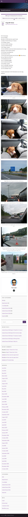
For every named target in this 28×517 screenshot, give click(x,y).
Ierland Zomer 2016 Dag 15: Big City (9, 341)
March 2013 (4, 375)
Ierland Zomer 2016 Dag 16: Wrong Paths (11, 338)
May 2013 (4, 373)
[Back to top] (25, 514)
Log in (3, 500)
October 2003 (5, 468)
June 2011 (4, 386)
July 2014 (4, 370)
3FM (3, 300)
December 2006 (5, 435)
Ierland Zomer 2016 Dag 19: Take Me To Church (12, 330)
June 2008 (4, 399)
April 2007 (4, 425)
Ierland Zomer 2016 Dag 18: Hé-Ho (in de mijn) (12, 332)
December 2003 (5, 463)
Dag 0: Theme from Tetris (12, 349)
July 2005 (4, 445)
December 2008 (5, 396)
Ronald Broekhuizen (5, 10)
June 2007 (4, 422)
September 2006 (5, 440)
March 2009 (4, 394)
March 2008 (4, 404)
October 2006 (5, 437)
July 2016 (4, 368)
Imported (4, 316)
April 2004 (4, 461)
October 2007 (5, 412)
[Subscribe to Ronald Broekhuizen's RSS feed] (1, 1)
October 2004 (5, 450)
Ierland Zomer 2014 (6, 310)
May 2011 (4, 388)
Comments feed (5, 505)
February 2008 (5, 406)
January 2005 (5, 448)
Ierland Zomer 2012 (13, 24)
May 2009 (4, 391)
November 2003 (5, 466)
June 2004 (4, 458)
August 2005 (5, 443)
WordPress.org (5, 508)
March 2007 (4, 427)
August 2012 (5, 378)
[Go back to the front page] (14, 6)
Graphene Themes (10, 515)
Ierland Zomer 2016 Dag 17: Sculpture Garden (12, 335)
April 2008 (4, 401)
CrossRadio (4, 305)
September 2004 (5, 453)
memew (4, 354)
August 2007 (5, 417)
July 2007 (4, 419)
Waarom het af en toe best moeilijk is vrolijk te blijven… (14, 18)
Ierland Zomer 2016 (6, 313)
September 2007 (5, 414)
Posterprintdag (10, 360)
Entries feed (4, 503)
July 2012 (4, 381)
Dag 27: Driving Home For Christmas (14, 15)
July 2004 (4, 456)
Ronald (8, 24)
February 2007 (5, 430)
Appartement (5, 303)
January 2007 (5, 432)
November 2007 (5, 409)
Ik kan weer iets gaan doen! (13, 354)
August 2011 (5, 383)
